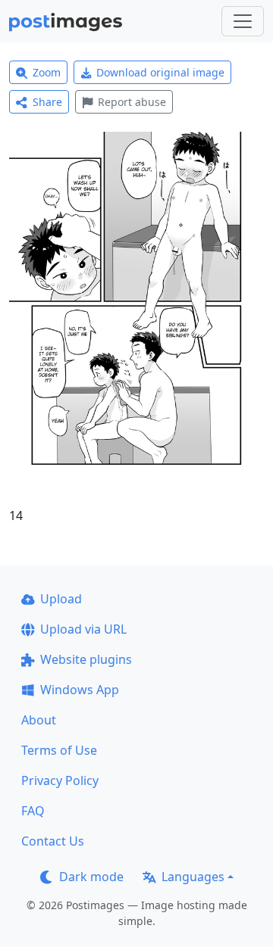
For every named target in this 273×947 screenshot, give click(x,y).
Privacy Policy (60, 780)
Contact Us (52, 841)
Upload (61, 598)
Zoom (47, 72)
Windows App (79, 689)
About (38, 720)
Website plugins (86, 659)
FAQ (33, 810)
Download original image (160, 72)
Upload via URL (83, 629)
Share (47, 102)
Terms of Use (59, 750)
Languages (193, 876)
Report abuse (132, 102)
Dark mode (91, 876)
